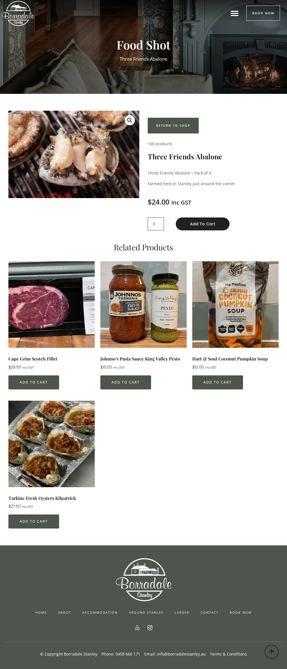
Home (41, 612)
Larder (182, 612)
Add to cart (202, 224)
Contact (210, 612)
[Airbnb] (137, 627)
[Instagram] (150, 627)
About (64, 612)
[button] (234, 13)
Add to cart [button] (34, 382)
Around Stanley (146, 612)
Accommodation (100, 612)
